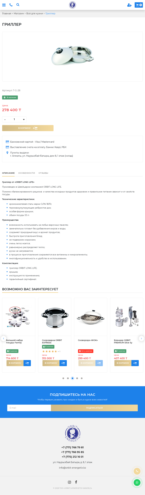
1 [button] (63, 378)
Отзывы (43, 173)
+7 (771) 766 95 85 (72, 452)
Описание (8, 173)
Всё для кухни (34, 13)
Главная (6, 13)
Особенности (26, 173)
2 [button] (68, 378)
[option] (72, 56)
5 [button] (82, 378)
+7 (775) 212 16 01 (72, 456)
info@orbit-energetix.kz (72, 467)
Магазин (19, 13)
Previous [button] (3, 338)
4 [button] (77, 378)
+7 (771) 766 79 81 (72, 447)
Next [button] (141, 338)
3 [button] (72, 378)
